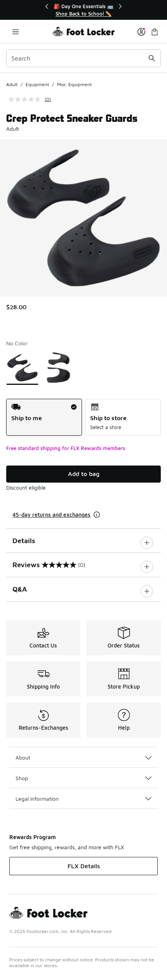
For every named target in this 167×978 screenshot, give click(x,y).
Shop (22, 778)
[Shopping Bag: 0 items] (154, 32)
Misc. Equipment (74, 84)
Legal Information (37, 798)
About (23, 757)
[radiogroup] (83, 417)
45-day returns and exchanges (51, 514)
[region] (83, 10)
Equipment (37, 84)
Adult (11, 84)
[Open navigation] (15, 32)
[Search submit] (151, 58)
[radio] (44, 417)
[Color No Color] (58, 367)
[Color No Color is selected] (22, 367)
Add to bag (83, 473)
